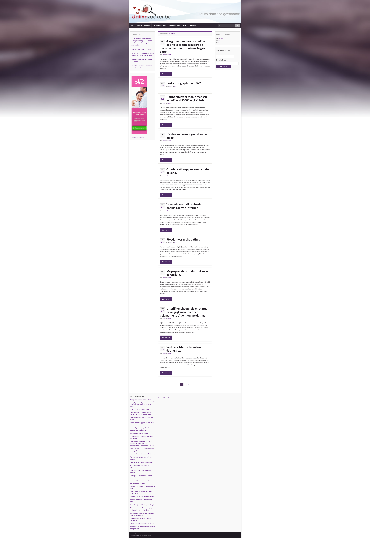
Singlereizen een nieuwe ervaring (141, 462)
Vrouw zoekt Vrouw (190, 26)
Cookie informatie (164, 398)
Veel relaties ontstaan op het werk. (142, 454)
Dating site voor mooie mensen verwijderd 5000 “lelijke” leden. (186, 98)
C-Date (220, 43)
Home (132, 26)
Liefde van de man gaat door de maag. (186, 135)
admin (164, 54)
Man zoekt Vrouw (143, 26)
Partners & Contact (138, 137)
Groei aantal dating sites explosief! (142, 523)
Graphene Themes (146, 535)
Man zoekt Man (174, 26)
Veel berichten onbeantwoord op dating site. (187, 348)
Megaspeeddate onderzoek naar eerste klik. (187, 272)
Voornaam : (220, 54)
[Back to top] (365, 533)
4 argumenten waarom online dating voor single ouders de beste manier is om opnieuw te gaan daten (183, 46)
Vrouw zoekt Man (159, 26)
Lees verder (166, 74)
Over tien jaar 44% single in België (142, 505)
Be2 (219, 40)
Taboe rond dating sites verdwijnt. (142, 496)
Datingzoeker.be (134, 534)
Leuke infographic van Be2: (184, 83)
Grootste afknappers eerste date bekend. (187, 170)
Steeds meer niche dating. (183, 239)
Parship (220, 38)
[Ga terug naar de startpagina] (185, 11)
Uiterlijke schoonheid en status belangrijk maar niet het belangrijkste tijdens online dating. (183, 312)
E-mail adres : (221, 60)
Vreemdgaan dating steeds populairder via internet (183, 206)
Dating (169, 54)
